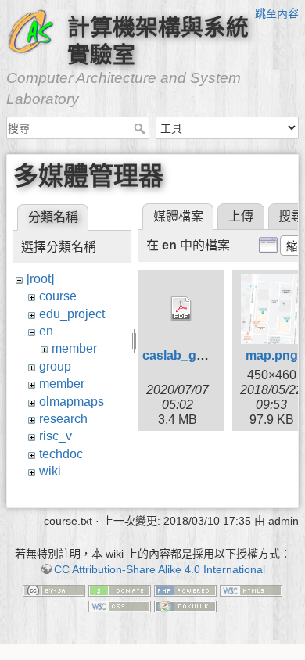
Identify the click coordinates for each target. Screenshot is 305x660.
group (55, 366)
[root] (40, 278)
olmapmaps (71, 401)
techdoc (61, 454)
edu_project (72, 314)
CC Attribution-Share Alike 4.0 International (159, 569)
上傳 (240, 216)
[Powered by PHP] (185, 590)
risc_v (55, 436)
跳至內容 (277, 13)
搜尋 (141, 128)
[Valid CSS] (119, 605)
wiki (50, 471)
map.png (272, 355)
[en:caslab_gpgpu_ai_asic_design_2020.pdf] (181, 309)
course (58, 296)
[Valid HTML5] (251, 590)
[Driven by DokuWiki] (185, 605)
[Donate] (119, 590)
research (63, 418)
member (74, 348)
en (46, 331)
